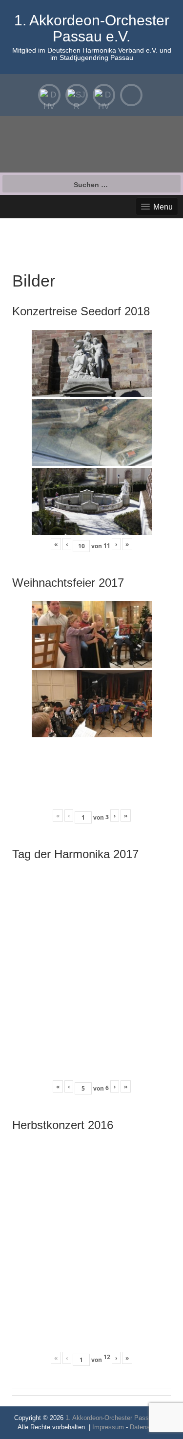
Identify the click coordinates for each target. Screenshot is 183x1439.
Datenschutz (147, 1427)
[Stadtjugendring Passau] (76, 95)
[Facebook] (131, 95)
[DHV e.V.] (104, 95)
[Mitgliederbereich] (49, 95)
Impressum (108, 1427)
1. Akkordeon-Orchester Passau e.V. (91, 28)
